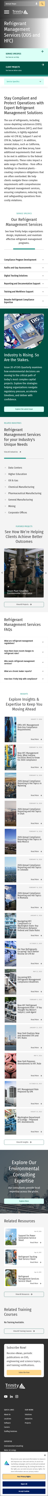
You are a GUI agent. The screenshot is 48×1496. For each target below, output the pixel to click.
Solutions (28, 1414)
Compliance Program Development (20, 259)
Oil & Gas (13, 480)
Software (7, 1423)
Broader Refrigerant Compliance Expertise (19, 301)
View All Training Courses (22, 1331)
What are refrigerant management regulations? (18, 642)
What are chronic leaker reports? (18, 671)
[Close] (45, 1455)
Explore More (24, 1201)
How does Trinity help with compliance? (20, 679)
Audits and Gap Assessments (17, 267)
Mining (11, 506)
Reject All (24, 1484)
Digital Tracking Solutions (16, 275)
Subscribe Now (24, 1372)
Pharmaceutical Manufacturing (24, 493)
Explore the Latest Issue (24, 409)
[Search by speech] (36, 4)
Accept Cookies (24, 1491)
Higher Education (17, 474)
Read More (35, 739)
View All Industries (11, 452)
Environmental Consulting (13, 1446)
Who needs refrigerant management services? (19, 662)
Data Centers (15, 467)
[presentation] (2, 573)
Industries (28, 1419)
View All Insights (22, 1142)
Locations (7, 1419)
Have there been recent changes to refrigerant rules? (19, 652)
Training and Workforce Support (18, 291)
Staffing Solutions (10, 1431)
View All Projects (22, 604)
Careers (7, 1427)
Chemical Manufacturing (21, 486)
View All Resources (22, 1294)
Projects (28, 1423)
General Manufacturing (20, 499)
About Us (7, 1414)
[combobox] (21, 3)
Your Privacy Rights (24, 1477)
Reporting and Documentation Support (22, 283)
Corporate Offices (17, 512)
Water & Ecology (10, 1450)
